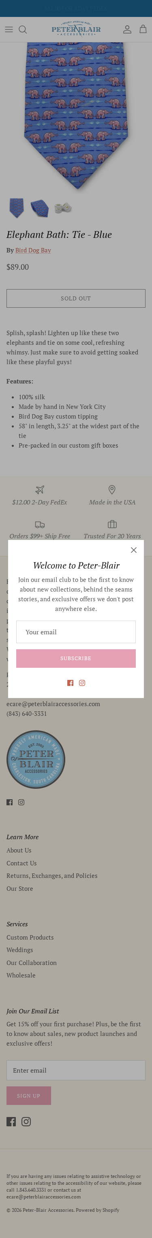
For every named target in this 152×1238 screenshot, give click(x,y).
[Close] (134, 550)
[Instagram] (82, 683)
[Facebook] (70, 683)
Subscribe (76, 658)
